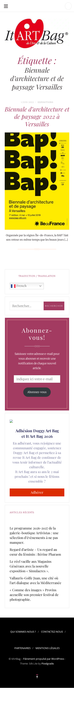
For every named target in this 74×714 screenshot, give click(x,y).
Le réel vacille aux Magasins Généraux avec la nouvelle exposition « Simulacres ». (31, 566)
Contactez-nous (52, 631)
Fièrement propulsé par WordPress (43, 659)
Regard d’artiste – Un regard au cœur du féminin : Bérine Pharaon (35, 551)
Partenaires (22, 648)
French (21, 286)
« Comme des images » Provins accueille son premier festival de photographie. (34, 595)
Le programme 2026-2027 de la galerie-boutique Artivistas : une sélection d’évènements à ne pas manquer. (34, 535)
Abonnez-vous (37, 392)
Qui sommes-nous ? (23, 631)
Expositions (45, 102)
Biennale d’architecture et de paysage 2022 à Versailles (37, 116)
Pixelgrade (47, 663)
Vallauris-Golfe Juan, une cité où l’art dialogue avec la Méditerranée (35, 580)
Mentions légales (48, 648)
